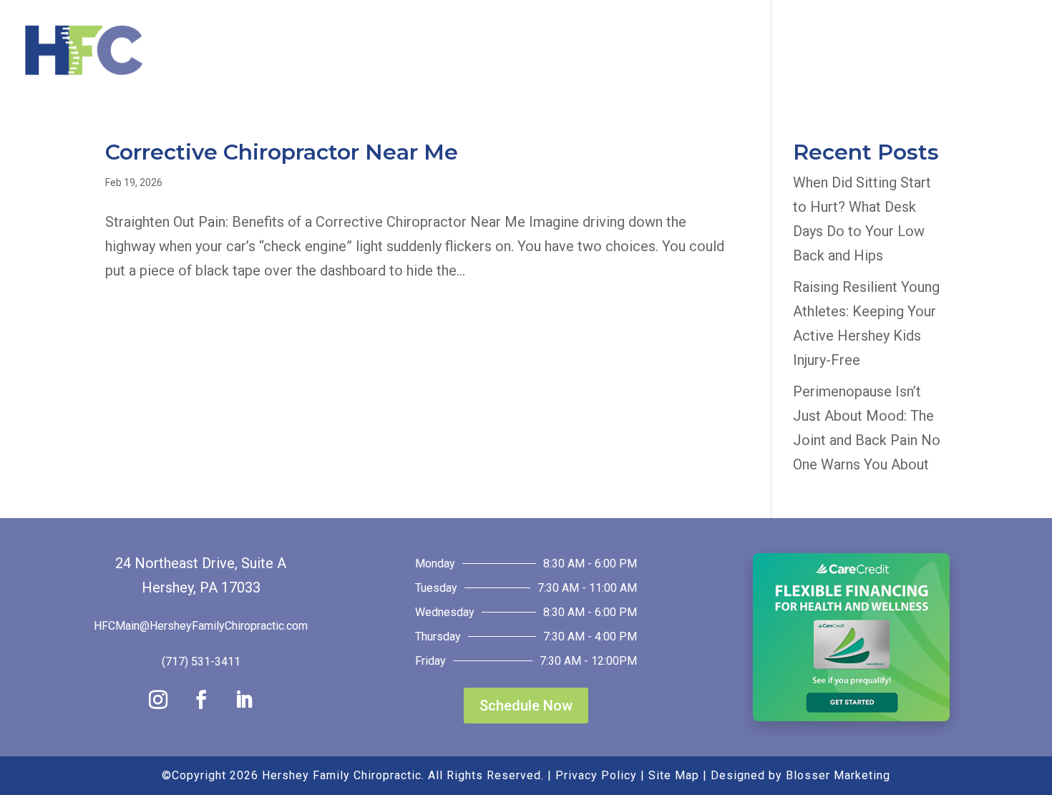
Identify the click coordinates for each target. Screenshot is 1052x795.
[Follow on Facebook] (201, 699)
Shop (879, 52)
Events (745, 52)
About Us (551, 52)
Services (652, 52)
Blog (823, 52)
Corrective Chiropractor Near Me (281, 152)
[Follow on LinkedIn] (244, 699)
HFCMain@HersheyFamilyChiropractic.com (201, 626)
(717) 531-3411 (201, 661)
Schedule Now (526, 705)
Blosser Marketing (838, 775)
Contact (964, 52)
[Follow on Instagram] (158, 699)
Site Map (673, 775)
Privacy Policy (596, 775)
